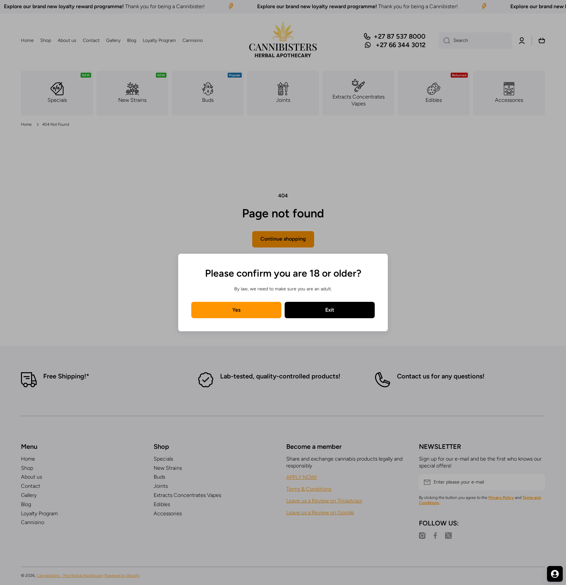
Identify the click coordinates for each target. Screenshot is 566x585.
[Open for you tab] (555, 574)
